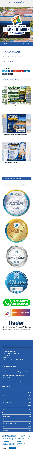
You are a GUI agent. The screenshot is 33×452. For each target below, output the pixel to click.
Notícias (4, 406)
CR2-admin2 (7, 56)
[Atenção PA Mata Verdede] (16, 95)
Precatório (5, 413)
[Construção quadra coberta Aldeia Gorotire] (16, 123)
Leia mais (16, 443)
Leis (4, 426)
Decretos (5, 420)
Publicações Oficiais (7, 416)
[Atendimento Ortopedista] (16, 151)
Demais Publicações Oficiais (10, 423)
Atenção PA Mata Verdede (10, 106)
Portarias (5, 430)
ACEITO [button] (12, 448)
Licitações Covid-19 (8, 402)
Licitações (4, 399)
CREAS (5, 409)
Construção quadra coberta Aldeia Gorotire (16, 4)
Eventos (4, 395)
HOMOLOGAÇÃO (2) (8, 61)
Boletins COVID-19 (7, 392)
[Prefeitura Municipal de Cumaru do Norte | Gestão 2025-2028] (16, 25)
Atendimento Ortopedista (10, 162)
